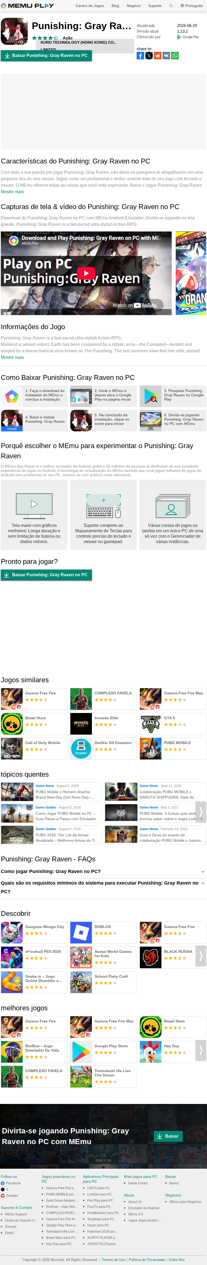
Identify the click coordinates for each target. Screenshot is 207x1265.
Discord (10, 1227)
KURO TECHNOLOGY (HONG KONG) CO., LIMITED (78, 46)
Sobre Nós (176, 1260)
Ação (68, 38)
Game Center (138, 1183)
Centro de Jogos (90, 6)
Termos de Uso (113, 1260)
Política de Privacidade (147, 1260)
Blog (115, 6)
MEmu (27, 5)
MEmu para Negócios (185, 1202)
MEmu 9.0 (135, 1214)
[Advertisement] (103, 111)
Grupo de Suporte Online (23, 1220)
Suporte (155, 6)
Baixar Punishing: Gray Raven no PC (50, 55)
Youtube (12, 1196)
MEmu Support (16, 1214)
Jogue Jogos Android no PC (148, 1220)
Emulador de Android (143, 1208)
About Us (135, 1202)
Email (9, 1233)
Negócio (134, 6)
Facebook (13, 1183)
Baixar (171, 1136)
